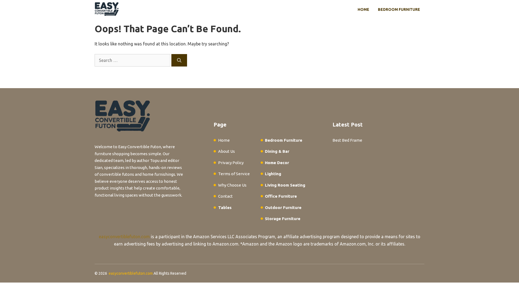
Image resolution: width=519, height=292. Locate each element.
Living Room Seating (285, 185)
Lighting (273, 173)
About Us (226, 151)
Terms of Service (234, 173)
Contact (225, 196)
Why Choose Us (232, 185)
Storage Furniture (282, 218)
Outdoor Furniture (283, 207)
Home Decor (277, 162)
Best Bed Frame (347, 140)
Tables (225, 207)
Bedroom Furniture (399, 9)
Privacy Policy (231, 162)
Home (363, 9)
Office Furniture (281, 196)
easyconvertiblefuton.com (124, 236)
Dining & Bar (277, 151)
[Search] (179, 60)
